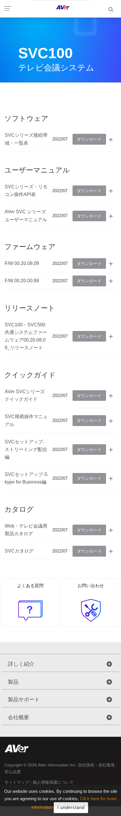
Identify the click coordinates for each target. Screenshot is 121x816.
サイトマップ (16, 782)
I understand (71, 807)
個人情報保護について (53, 782)
